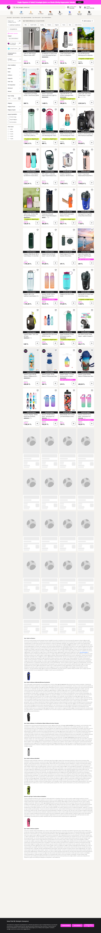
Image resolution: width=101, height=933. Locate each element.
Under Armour (78, 25)
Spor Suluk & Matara (46, 17)
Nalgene (57, 25)
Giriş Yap (92, 8)
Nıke (70, 25)
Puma (63, 25)
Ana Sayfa (9, 17)
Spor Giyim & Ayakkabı (26, 17)
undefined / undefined (14, 25)
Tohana (49, 25)
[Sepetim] (80, 7)
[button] (31, 49)
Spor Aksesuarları (37, 17)
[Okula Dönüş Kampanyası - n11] (50, 2)
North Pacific (33, 25)
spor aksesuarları (84, 652)
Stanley (42, 25)
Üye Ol (88, 8)
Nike (26, 25)
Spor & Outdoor (16, 17)
